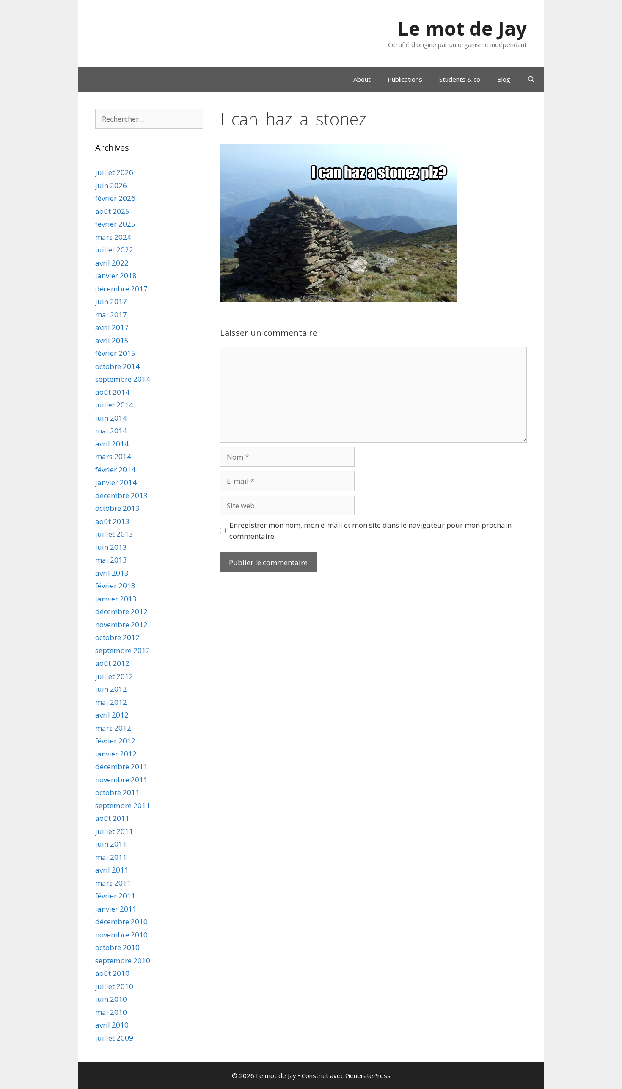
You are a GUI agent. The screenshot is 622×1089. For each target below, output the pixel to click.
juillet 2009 (114, 1038)
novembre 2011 (121, 779)
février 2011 (115, 896)
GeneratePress (368, 1075)
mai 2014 (111, 430)
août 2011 (112, 818)
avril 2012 (112, 715)
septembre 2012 (122, 650)
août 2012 (112, 663)
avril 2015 (112, 340)
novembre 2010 (121, 934)
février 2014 (115, 469)
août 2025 (112, 211)
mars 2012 (113, 728)
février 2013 (115, 585)
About (362, 79)
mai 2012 (111, 702)
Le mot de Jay (462, 28)
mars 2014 (113, 456)
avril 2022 (112, 263)
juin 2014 (111, 418)
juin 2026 (111, 185)
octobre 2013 (117, 508)
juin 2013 (111, 547)
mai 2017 (111, 314)
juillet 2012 (114, 676)
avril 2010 (112, 1025)
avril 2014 (112, 444)
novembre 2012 (121, 624)
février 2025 (115, 224)
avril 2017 (112, 327)
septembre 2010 (122, 960)
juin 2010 (111, 999)
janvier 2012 (116, 754)
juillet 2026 (114, 172)
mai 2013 (111, 560)
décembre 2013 (121, 495)
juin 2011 (111, 844)
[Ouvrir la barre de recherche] (531, 79)
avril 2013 (112, 573)
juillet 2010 (114, 986)
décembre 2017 (121, 289)
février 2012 (115, 740)
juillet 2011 (114, 831)
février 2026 (115, 198)
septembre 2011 (122, 805)
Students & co (459, 79)
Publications (405, 79)
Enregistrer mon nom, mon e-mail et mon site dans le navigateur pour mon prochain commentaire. (370, 530)
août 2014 (112, 392)
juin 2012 (111, 689)
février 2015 (115, 353)
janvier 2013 (116, 599)
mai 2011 (111, 857)
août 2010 (112, 973)
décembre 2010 (121, 921)
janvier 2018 (116, 275)
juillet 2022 (114, 250)
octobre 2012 (117, 637)
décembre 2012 (121, 611)
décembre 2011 (121, 766)
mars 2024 (113, 237)
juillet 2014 (114, 405)
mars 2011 (113, 883)
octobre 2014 (117, 366)
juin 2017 (111, 301)
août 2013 (112, 521)
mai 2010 (111, 1012)
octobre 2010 (117, 947)
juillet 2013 (114, 534)
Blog (503, 79)
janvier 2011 (116, 909)
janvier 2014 (116, 482)
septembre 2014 (122, 379)
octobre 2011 (117, 792)
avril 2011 (112, 870)
